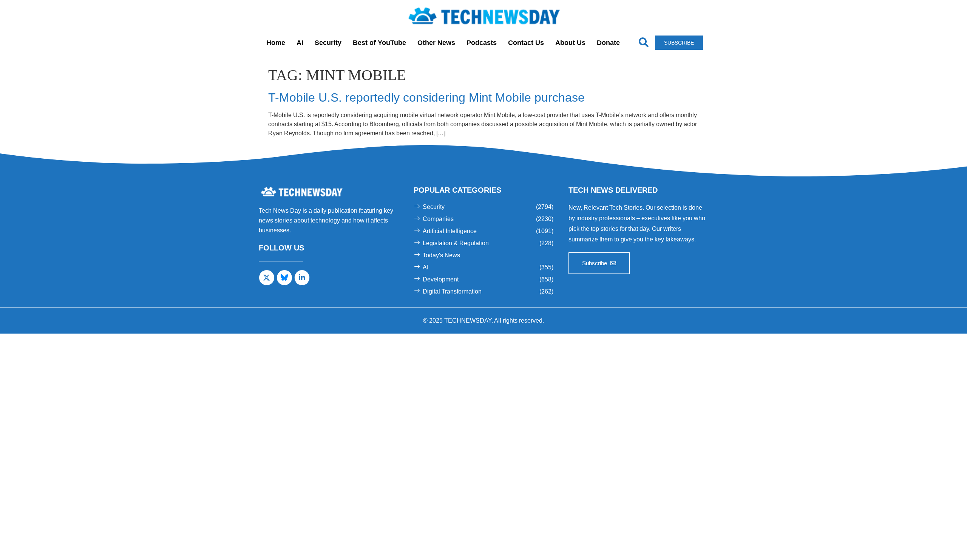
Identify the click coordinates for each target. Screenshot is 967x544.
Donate (608, 42)
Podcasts (482, 42)
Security (328, 42)
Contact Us (526, 42)
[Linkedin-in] (302, 278)
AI (300, 42)
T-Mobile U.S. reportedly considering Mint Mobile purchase (426, 97)
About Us (570, 42)
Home (275, 42)
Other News (436, 42)
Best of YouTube (379, 42)
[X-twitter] (267, 278)
